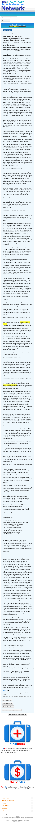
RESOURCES (5, 805)
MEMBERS (4, 808)
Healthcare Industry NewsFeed (17, 714)
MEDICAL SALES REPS (8, 800)
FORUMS (4, 803)
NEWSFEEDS (5, 798)
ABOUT (4, 810)
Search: (6, 700)
